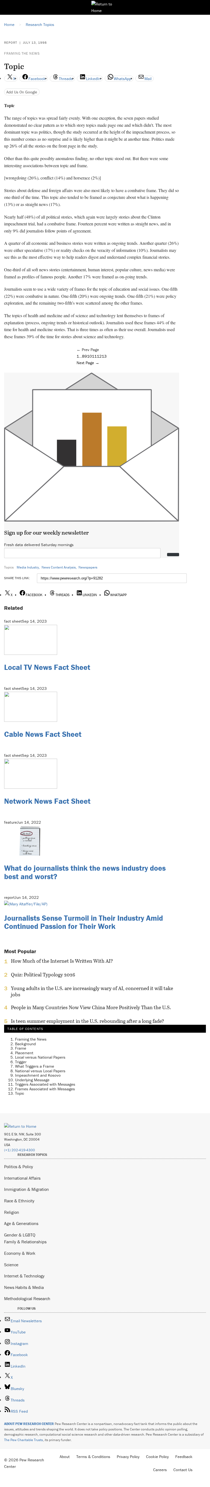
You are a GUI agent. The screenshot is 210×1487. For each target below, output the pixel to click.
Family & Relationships (25, 1241)
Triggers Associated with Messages (45, 1084)
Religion (11, 1212)
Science (11, 1264)
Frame (20, 1048)
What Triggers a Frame (34, 1066)
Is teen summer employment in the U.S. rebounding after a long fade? (87, 1021)
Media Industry (28, 567)
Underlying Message (32, 1079)
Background (25, 1043)
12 (99, 356)
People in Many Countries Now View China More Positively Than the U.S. (91, 1007)
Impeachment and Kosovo (38, 1075)
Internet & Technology (24, 1276)
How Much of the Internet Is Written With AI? (62, 961)
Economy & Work (19, 1253)
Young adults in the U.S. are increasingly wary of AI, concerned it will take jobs (92, 991)
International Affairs (22, 1178)
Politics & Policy (18, 1166)
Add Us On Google (21, 92)
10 (89, 356)
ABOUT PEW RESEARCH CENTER (29, 1423)
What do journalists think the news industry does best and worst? (85, 872)
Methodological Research (27, 1298)
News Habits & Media (24, 1287)
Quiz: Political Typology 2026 (43, 974)
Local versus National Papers (40, 1057)
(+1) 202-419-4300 (19, 1150)
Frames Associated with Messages (45, 1088)
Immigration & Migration (26, 1189)
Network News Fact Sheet (47, 801)
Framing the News (22, 53)
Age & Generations (21, 1223)
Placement (24, 1052)
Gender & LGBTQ (19, 1235)
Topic (19, 1093)
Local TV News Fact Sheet (47, 667)
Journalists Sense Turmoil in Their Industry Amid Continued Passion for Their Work (83, 922)
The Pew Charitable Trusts (23, 1440)
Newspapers (87, 567)
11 (94, 356)
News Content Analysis (59, 567)
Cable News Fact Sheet (42, 734)
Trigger (21, 1061)
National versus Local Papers (40, 1070)
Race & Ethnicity (19, 1200)
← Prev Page (88, 349)
